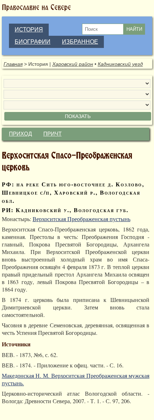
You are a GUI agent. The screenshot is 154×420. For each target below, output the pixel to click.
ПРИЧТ (52, 134)
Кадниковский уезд (120, 64)
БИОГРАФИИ (32, 42)
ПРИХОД (20, 134)
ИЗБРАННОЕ (80, 42)
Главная (13, 64)
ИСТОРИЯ (29, 29)
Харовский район (72, 64)
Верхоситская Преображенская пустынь (81, 219)
